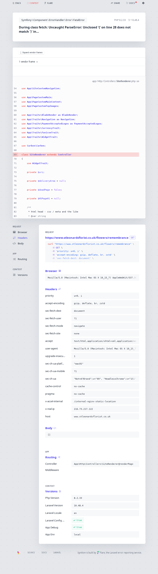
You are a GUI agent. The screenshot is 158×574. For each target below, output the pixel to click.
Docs (44, 552)
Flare (102, 552)
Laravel (57, 552)
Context (17, 269)
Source (31, 552)
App (15, 253)
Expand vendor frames (33, 52)
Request (17, 226)
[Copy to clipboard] (135, 244)
